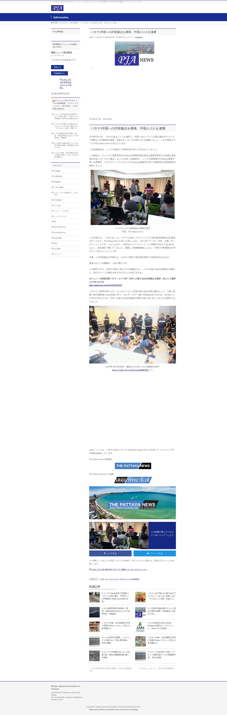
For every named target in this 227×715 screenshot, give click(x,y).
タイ (106, 579)
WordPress (102, 710)
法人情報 (57, 249)
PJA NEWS (138, 37)
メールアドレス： (58, 55)
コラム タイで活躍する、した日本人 (66, 194)
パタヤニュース (124, 579)
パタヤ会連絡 (58, 187)
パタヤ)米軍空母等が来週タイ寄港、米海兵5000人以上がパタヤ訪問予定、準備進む (116, 611)
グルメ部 (57, 206)
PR (55, 222)
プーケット (58, 254)
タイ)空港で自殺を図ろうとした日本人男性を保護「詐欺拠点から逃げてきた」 (162, 611)
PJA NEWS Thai (59, 227)
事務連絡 (57, 182)
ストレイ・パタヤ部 (61, 211)
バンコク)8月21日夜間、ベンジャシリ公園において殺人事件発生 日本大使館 (115, 640)
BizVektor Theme (114, 710)
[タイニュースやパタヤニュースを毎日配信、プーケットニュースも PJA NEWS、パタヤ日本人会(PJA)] (57, 9)
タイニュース (114, 579)
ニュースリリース (60, 216)
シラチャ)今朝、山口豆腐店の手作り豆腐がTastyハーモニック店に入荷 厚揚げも (116, 625)
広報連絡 (57, 171)
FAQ (55, 243)
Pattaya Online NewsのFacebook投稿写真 (130, 370)
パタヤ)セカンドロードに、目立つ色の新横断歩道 (157, 668)
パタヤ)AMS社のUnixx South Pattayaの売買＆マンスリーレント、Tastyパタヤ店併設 (161, 625)
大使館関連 (58, 176)
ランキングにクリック (60, 93)
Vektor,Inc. (126, 710)
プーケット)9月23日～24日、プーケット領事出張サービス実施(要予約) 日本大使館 (162, 654)
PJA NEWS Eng (59, 233)
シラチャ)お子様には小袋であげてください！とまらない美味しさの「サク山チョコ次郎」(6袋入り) (162, 596)
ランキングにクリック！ (137, 570)
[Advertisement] (134, 93)
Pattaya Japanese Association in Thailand (110, 707)
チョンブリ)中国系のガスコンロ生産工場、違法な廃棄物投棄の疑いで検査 (116, 654)
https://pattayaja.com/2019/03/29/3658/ (105, 285)
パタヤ (102, 579)
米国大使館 (58, 238)
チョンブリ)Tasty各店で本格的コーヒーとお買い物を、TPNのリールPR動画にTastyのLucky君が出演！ (66, 116)
